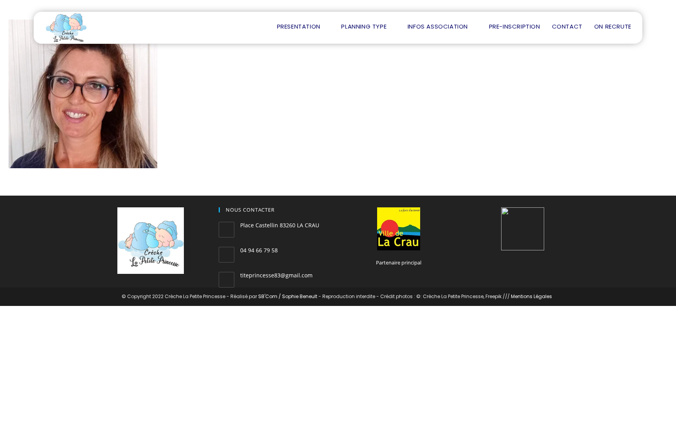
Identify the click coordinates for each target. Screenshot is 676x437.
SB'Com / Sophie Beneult (287, 296)
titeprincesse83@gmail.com (276, 275)
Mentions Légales (531, 296)
